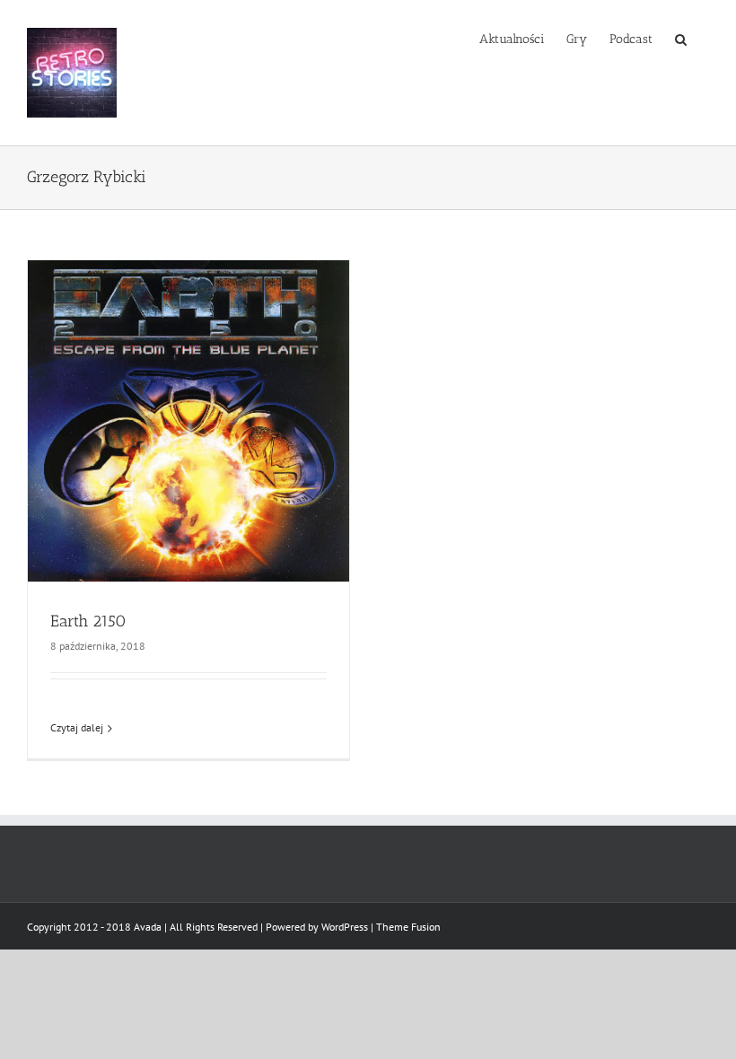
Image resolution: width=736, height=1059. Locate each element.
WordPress (344, 926)
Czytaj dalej (76, 727)
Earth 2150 (88, 621)
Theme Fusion (408, 926)
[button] (681, 37)
